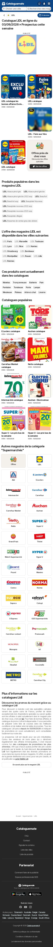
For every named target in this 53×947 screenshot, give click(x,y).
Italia (4, 918)
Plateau (18, 292)
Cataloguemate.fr (33, 925)
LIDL (12, 191)
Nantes (31, 246)
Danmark (26, 915)
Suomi (34, 915)
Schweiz (6, 915)
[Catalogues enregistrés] (39, 4)
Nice (19, 246)
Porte (28, 287)
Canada (42, 912)
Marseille (21, 241)
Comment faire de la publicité (26, 872)
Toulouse (36, 241)
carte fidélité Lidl (21, 759)
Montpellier (10, 256)
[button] (44, 4)
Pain (41, 282)
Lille (38, 256)
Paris (7, 241)
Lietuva (11, 918)
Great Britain (43, 915)
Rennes (8, 261)
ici (23, 719)
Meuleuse (7, 292)
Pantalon (7, 287)
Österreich (18, 912)
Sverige (34, 918)
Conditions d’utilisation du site (26, 937)
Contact (26, 840)
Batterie (33, 282)
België (34, 912)
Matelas (6, 282)
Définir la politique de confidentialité (26, 932)
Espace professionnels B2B (26, 877)
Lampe (37, 287)
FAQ (26, 836)
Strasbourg (10, 251)
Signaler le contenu (26, 845)
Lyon (7, 246)
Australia (27, 912)
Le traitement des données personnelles (26, 941)
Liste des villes (26, 850)
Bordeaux (27, 251)
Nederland (19, 918)
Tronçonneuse (19, 282)
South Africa (44, 918)
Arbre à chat (30, 292)
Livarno (42, 292)
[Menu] (49, 4)
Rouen (26, 256)
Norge (27, 918)
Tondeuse (18, 287)
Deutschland (16, 915)
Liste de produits (26, 854)
